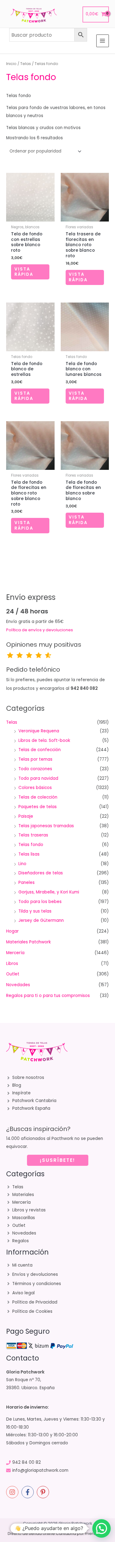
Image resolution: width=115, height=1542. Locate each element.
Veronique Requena (38, 731)
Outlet (12, 974)
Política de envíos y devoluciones (39, 630)
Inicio (11, 63)
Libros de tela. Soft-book (44, 740)
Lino (22, 864)
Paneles (26, 882)
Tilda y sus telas (35, 911)
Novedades (18, 985)
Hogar (12, 931)
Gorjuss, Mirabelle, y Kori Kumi (48, 892)
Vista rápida (23, 272)
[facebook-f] (28, 1492)
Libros (12, 963)
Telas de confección (39, 750)
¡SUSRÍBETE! (57, 1160)
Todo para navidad (38, 778)
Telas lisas (29, 854)
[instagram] (13, 1492)
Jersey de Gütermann (41, 920)
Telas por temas (35, 759)
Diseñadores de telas (40, 873)
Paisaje (25, 816)
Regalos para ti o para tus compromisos (48, 996)
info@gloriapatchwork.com (40, 1470)
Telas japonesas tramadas (46, 826)
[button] (101, 1528)
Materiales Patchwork (28, 942)
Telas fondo (30, 845)
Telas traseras (33, 835)
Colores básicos (35, 788)
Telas (25, 63)
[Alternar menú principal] (102, 41)
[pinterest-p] (44, 1492)
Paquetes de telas (37, 807)
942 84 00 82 (26, 1462)
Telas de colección (37, 797)
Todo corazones (35, 769)
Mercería (15, 953)
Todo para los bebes (40, 902)
